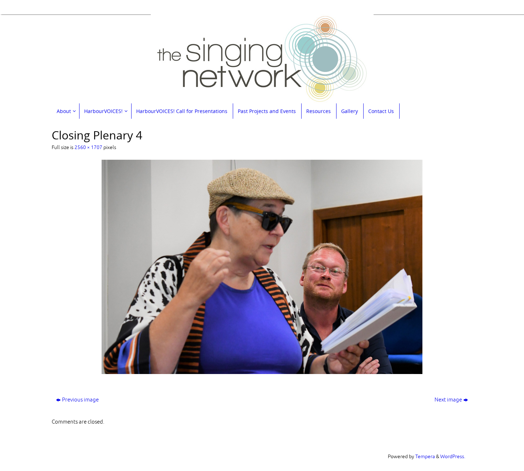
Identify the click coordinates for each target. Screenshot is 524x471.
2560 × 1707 (88, 147)
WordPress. (452, 457)
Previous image (80, 399)
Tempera (425, 457)
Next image (448, 399)
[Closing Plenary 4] (262, 267)
